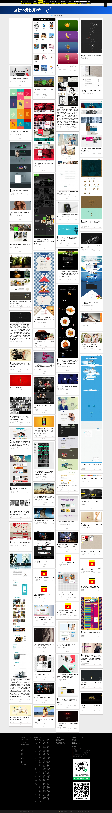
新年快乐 (40, 784)
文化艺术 (84, 249)
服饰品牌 (88, 151)
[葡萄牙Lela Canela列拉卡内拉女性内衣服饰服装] (44, 589)
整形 (40, 786)
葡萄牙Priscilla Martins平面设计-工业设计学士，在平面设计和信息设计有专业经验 (20, 365)
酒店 (44, 750)
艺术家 (44, 791)
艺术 (40, 751)
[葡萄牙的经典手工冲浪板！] (44, 513)
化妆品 (48, 757)
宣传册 (48, 760)
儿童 (40, 743)
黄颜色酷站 (23, 756)
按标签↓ (28, 3)
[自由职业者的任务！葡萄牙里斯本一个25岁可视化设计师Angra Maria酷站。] (91, 189)
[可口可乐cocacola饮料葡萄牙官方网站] (20, 531)
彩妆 (35, 740)
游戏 (44, 742)
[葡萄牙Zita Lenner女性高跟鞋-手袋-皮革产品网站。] (91, 517)
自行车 (36, 745)
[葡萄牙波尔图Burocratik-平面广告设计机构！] (91, 77)
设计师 (48, 761)
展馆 (40, 780)
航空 (48, 772)
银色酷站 (22, 758)
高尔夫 (36, 772)
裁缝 (40, 795)
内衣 (40, 746)
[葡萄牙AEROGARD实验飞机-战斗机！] (91, 278)
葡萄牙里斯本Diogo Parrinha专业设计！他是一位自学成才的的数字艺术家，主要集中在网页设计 (44, 473)
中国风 (48, 742)
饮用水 (44, 798)
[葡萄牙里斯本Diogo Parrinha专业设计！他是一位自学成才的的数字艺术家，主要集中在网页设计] (44, 455)
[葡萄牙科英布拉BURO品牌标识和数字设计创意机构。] (68, 207)
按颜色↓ (37, 3)
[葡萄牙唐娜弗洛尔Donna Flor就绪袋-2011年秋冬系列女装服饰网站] (91, 581)
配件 (35, 764)
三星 (48, 745)
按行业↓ (23, 3)
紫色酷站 (22, 754)
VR (47, 782)
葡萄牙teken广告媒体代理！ (90, 324)
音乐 (40, 768)
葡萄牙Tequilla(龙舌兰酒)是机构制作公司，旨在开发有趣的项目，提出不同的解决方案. (44, 241)
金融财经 (60, 647)
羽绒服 (44, 749)
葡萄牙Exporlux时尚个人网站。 (91, 501)
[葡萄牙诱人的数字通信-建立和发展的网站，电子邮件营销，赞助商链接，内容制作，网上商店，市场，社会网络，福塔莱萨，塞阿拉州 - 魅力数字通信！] (20, 433)
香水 (48, 771)
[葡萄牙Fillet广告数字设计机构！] (20, 109)
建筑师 (48, 787)
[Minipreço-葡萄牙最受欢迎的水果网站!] (68, 42)
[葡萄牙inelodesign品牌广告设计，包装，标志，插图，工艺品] (68, 581)
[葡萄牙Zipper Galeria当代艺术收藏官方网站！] (91, 238)
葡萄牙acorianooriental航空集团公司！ (93, 464)
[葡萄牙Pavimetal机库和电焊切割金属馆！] (20, 232)
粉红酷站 (22, 761)
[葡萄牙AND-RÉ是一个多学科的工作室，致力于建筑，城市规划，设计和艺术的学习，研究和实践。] (20, 405)
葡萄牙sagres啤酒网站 (65, 562)
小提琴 (48, 768)
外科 (48, 784)
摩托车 (48, 750)
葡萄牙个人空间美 (41, 674)
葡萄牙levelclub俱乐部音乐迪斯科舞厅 (69, 723)
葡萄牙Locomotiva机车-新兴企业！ (92, 478)
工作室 (87, 93)
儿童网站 (84, 348)
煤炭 (35, 779)
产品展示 (60, 69)
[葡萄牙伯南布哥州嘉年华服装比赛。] (91, 613)
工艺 (44, 794)
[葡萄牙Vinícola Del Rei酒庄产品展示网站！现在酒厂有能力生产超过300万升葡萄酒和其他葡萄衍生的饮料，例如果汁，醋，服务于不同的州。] (68, 259)
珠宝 (40, 766)
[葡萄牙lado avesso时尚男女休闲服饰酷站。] (68, 161)
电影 (40, 769)
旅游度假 (12, 491)
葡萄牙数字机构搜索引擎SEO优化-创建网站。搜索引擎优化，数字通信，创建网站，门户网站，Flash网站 (67, 676)
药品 (48, 780)
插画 (35, 751)
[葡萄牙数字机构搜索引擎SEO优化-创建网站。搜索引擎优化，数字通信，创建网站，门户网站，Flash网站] (68, 664)
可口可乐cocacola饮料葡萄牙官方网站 (21, 542)
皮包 (40, 801)
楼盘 (40, 756)
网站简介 (74, 739)
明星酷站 (68, 126)
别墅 (40, 754)
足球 (40, 772)
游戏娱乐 (60, 727)
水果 (48, 739)
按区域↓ (32, 3)
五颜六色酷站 (23, 764)
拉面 (44, 766)
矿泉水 (48, 758)
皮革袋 (44, 799)
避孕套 (44, 747)
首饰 (35, 766)
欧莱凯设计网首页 (60, 739)
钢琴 (35, 799)
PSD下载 (58, 1)
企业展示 (84, 468)
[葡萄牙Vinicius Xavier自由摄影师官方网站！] (44, 335)
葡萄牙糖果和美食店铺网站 (43, 577)
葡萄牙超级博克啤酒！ (18, 387)
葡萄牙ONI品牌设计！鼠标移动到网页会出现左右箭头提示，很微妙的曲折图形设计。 (67, 239)
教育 (44, 795)
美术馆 (36, 780)
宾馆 (35, 753)
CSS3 (40, 783)
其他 (83, 58)
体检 (44, 777)
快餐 (48, 797)
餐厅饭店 (64, 366)
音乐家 (40, 799)
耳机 (44, 745)
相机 (35, 768)
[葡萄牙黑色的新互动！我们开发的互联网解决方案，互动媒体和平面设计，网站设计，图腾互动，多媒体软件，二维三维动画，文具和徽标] (44, 421)
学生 (48, 795)
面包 (48, 754)
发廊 (35, 790)
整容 (35, 786)
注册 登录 (88, 3)
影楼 (35, 775)
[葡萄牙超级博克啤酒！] (20, 380)
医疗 (40, 761)
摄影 (48, 749)
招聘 (44, 786)
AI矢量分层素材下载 (60, 743)
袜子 (40, 773)
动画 (44, 751)
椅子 (40, 745)
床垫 (35, 776)
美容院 (48, 790)
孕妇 (48, 788)
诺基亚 (36, 756)
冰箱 (44, 756)
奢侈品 (44, 771)
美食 (35, 750)
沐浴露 (44, 743)
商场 (48, 762)
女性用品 (36, 597)
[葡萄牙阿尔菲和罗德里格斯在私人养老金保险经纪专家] (68, 631)
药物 (44, 780)
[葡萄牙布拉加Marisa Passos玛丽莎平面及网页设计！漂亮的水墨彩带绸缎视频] (44, 357)
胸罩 (40, 747)
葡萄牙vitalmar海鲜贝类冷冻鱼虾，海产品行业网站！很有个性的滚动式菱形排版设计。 (44, 319)
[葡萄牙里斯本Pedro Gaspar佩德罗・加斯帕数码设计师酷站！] (20, 71)
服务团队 (74, 740)
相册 (44, 760)
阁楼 (44, 790)
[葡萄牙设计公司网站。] (91, 542)
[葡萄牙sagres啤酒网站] (68, 558)
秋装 (48, 786)
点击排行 (67, 3)
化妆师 (48, 791)
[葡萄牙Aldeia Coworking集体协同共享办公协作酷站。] (44, 131)
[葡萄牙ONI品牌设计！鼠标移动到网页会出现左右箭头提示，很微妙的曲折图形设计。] (68, 230)
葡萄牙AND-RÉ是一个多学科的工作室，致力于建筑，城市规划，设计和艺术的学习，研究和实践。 (20, 418)
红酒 (35, 760)
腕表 (48, 765)
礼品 (44, 758)
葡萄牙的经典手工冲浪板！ (43, 520)
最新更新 (56, 3)
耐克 (48, 756)
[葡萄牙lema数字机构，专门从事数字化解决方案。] (68, 379)
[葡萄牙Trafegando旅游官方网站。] (20, 470)
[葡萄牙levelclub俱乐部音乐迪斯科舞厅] (68, 716)
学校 (35, 761)
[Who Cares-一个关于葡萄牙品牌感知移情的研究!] (91, 36)
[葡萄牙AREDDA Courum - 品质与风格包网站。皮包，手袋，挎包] (68, 537)
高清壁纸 (54, 1)
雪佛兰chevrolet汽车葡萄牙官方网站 (92, 706)
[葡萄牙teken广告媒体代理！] (91, 317)
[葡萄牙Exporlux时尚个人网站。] (91, 494)
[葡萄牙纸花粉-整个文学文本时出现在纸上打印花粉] (20, 710)
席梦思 (48, 775)
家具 (44, 793)
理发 (40, 791)
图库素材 (45, 1)
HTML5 (36, 739)
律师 (35, 788)
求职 (35, 787)
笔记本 (44, 764)
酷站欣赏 (40, 1)
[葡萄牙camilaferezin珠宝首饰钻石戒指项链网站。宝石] (91, 563)
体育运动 (36, 522)
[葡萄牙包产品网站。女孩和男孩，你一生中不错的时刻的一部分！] (44, 610)
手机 (40, 739)
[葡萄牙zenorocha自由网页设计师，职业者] (91, 675)
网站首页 (35, 1)
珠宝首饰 (88, 571)
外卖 (40, 787)
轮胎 (48, 769)
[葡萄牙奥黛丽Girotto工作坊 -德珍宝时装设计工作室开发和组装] (44, 635)
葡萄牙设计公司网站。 (89, 551)
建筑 (48, 779)
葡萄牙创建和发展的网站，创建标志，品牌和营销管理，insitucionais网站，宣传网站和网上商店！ (44, 498)
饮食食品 (36, 94)
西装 (35, 771)
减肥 (44, 772)
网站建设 (63, 1)
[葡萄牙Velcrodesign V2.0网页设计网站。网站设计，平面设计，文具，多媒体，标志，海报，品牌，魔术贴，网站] (20, 504)
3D (35, 783)
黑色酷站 (22, 749)
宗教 (48, 753)
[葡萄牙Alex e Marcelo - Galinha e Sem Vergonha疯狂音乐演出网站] (44, 688)
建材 (40, 779)
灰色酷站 (22, 757)
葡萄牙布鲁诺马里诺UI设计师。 (68, 521)
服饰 (40, 771)
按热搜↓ (46, 3)
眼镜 (44, 769)
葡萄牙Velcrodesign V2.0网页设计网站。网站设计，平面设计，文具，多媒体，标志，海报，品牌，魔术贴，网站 (20, 513)
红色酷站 (22, 751)
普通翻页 (83, 3)
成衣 (40, 790)
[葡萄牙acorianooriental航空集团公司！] (91, 409)
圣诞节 (36, 784)
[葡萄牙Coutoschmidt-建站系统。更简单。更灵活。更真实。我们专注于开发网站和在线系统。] (68, 692)
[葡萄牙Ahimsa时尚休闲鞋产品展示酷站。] (91, 124)
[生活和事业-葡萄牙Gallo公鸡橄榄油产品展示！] (20, 277)
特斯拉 (44, 797)
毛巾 (35, 773)
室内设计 (12, 421)
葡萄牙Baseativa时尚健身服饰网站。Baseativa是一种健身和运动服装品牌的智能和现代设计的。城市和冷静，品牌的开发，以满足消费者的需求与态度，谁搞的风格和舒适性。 (91, 658)
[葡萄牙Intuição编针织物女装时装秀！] (20, 205)
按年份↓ (41, 3)
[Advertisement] (20, 41)
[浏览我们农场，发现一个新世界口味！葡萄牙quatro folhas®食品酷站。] (44, 82)
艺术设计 (84, 93)
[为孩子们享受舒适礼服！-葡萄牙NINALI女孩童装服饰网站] (91, 338)
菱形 (40, 777)
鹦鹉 (35, 754)
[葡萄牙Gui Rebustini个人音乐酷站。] (20, 165)
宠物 (35, 749)
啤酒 (35, 762)
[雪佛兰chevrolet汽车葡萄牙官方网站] (91, 698)
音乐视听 (60, 126)
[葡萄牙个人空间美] (44, 663)
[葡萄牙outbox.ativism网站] (44, 544)
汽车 (44, 739)
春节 (48, 773)
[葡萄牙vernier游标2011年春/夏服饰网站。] (44, 711)
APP (39, 776)
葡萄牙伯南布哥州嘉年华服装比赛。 (92, 632)
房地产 (40, 757)
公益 (48, 794)
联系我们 (74, 746)
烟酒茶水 (20, 545)
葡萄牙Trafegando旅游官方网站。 (21, 488)
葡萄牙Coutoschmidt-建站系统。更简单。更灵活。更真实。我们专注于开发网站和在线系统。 (67, 701)
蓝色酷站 (22, 753)
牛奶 (48, 764)
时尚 (35, 758)
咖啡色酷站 (23, 760)
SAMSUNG (45, 761)
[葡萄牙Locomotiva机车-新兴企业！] (91, 475)
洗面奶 (36, 743)
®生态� (78, 3)
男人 (40, 753)
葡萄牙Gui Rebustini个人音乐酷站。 (21, 190)
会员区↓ (50, 3)
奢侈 (40, 758)
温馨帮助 (72, 3)
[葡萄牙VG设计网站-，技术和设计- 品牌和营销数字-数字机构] (68, 606)
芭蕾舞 (44, 768)
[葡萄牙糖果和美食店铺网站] (44, 573)
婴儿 (48, 743)
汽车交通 (84, 305)
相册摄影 (40, 345)
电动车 (40, 797)
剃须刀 (40, 762)
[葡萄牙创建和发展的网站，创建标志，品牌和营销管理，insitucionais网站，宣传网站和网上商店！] (44, 488)
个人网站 (12, 81)
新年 (44, 773)
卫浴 (35, 795)
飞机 (48, 746)
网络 (35, 801)
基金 (35, 797)
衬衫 (35, 765)
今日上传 (61, 3)
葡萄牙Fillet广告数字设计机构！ (20, 131)
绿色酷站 (22, 762)
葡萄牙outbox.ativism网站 (42, 561)
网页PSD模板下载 (60, 742)
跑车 (40, 740)
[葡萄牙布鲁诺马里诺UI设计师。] (68, 508)
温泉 (44, 753)
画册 (40, 760)
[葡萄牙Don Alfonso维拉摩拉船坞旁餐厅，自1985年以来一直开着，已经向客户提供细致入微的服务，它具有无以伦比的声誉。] (68, 321)
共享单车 (45, 782)
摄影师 (36, 793)
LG (43, 746)
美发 (35, 791)
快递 (44, 787)
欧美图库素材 (59, 740)
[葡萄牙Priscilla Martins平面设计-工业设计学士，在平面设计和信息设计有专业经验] (20, 355)
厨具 (44, 765)
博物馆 (40, 775)
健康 (48, 777)
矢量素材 (49, 1)
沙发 (35, 746)
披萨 (40, 750)
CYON (40, 749)
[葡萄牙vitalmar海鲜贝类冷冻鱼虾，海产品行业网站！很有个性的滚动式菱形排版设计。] (44, 284)
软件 (40, 764)
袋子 (48, 799)
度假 (35, 777)
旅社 (40, 788)
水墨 (40, 742)
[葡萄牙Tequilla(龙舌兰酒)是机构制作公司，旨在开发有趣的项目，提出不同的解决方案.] (44, 206)
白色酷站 (22, 750)
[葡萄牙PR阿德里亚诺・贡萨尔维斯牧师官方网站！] (68, 440)
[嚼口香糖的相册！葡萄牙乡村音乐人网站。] (44, 390)
